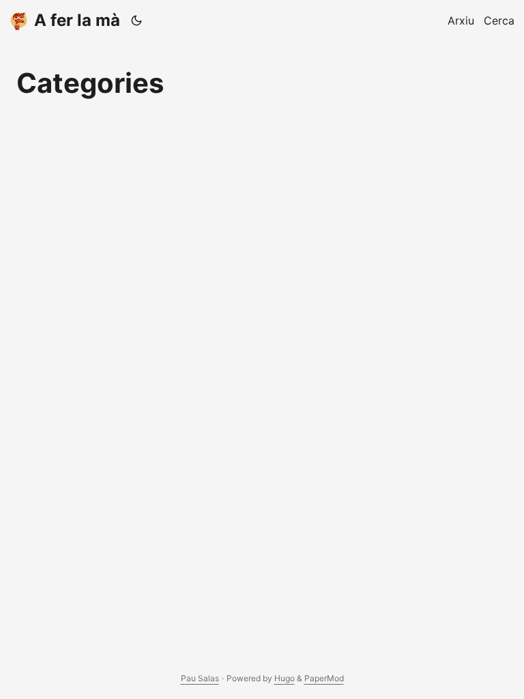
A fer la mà (77, 20)
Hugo (284, 678)
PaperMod (324, 678)
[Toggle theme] (136, 20)
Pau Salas (200, 678)
